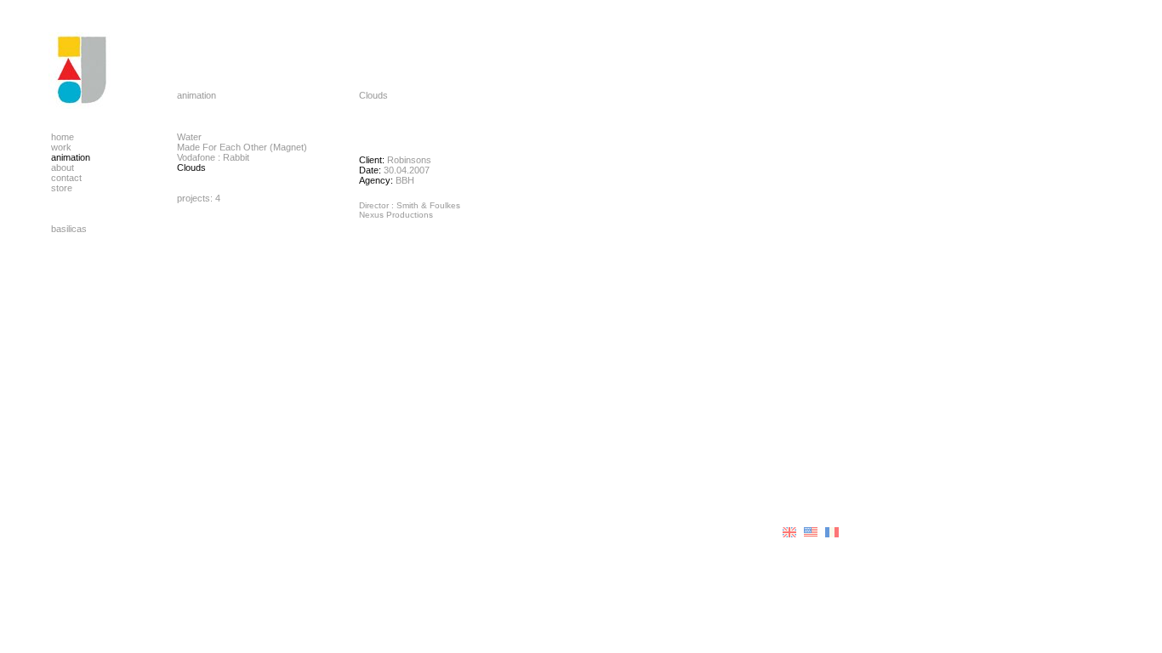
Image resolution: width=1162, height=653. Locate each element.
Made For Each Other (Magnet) (242, 147)
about (62, 167)
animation (70, 157)
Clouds (191, 167)
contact (66, 178)
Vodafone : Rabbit (213, 157)
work (61, 147)
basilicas (69, 229)
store (61, 188)
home (62, 137)
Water (189, 137)
